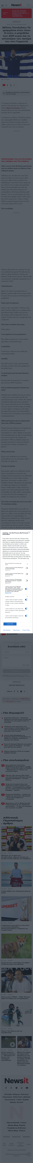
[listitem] (16, 564)
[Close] (29, 533)
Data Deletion (7, 630)
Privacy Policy (26, 630)
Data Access (16, 630)
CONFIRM (10, 624)
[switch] (26, 568)
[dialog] (16, 581)
